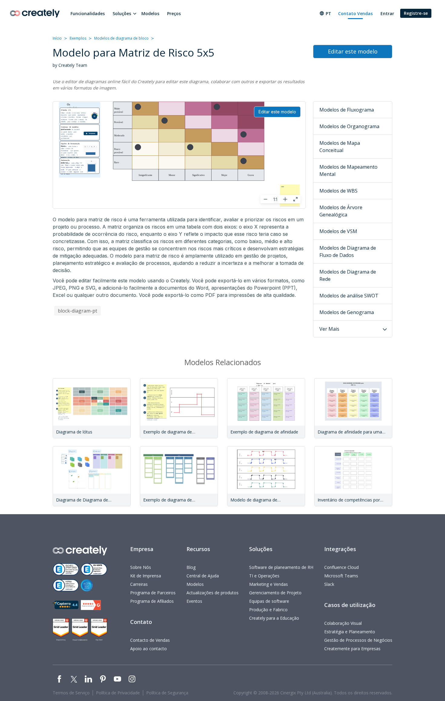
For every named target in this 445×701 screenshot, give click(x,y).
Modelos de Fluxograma (346, 109)
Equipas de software (269, 601)
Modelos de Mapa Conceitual (339, 147)
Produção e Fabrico (268, 609)
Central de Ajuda (202, 576)
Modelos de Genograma (346, 312)
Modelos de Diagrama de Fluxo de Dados (347, 251)
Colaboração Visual (343, 623)
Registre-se (416, 13)
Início (57, 38)
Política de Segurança (167, 693)
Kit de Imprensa (145, 576)
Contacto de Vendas (150, 640)
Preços (174, 13)
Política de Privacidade (118, 693)
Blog (191, 567)
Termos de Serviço (71, 693)
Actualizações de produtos (212, 593)
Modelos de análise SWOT (348, 295)
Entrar (387, 13)
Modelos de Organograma (349, 126)
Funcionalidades (88, 13)
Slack (329, 584)
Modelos (150, 13)
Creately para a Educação (274, 618)
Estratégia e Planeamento (349, 631)
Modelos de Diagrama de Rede (347, 275)
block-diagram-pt (77, 310)
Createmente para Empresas (352, 648)
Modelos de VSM (338, 231)
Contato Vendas (355, 13)
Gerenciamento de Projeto (275, 593)
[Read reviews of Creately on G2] (91, 605)
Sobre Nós (140, 567)
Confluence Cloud (341, 567)
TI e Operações (264, 576)
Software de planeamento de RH (281, 567)
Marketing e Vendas (268, 584)
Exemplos (78, 38)
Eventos (194, 601)
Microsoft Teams (341, 576)
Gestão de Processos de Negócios (358, 640)
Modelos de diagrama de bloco (121, 38)
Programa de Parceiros (153, 593)
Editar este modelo (277, 111)
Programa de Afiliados (152, 601)
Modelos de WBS (338, 190)
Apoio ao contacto (148, 648)
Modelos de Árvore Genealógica (340, 211)
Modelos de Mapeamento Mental (348, 170)
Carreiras (139, 584)
